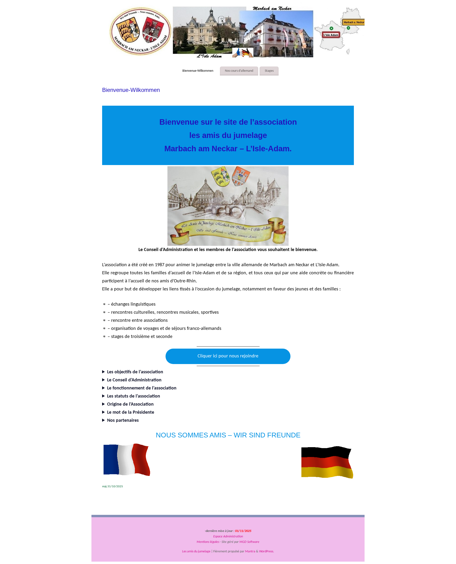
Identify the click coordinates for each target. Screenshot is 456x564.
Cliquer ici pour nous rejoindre (228, 356)
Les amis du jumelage (196, 551)
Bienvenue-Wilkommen (197, 71)
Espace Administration (228, 536)
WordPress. (266, 551)
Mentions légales (208, 542)
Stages (269, 71)
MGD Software (249, 542)
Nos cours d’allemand (239, 71)
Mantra (250, 551)
